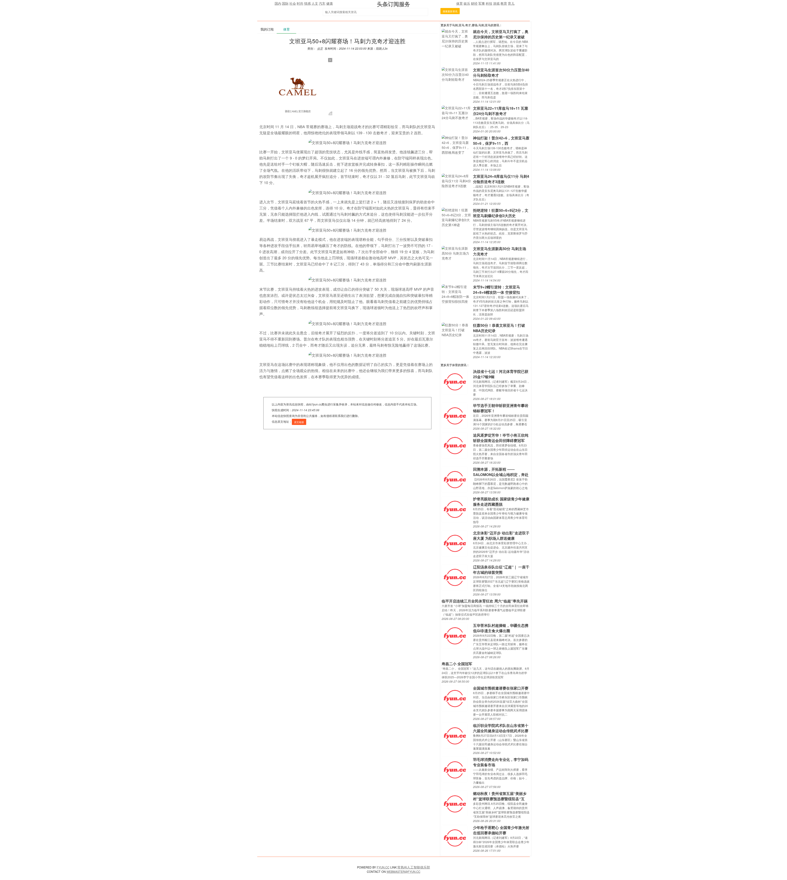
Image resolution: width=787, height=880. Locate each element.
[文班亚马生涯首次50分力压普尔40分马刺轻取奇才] (456, 74)
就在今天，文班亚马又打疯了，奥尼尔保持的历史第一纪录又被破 (500, 34)
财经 (474, 3)
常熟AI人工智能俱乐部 (413, 867)
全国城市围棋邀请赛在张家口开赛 (500, 688)
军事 (481, 3)
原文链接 (299, 422)
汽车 (322, 3)
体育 (459, 3)
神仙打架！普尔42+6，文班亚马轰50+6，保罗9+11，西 (501, 140)
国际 (285, 3)
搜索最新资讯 (450, 11)
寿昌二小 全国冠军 (457, 663)
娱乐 (467, 3)
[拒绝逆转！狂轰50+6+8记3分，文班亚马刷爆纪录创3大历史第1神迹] (456, 217)
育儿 (511, 3)
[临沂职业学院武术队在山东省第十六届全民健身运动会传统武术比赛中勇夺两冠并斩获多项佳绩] (455, 735)
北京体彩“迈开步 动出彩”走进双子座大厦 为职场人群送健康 (501, 535)
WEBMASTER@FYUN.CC (403, 872)
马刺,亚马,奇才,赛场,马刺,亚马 (471, 25)
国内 (278, 3)
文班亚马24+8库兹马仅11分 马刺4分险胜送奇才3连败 (501, 179)
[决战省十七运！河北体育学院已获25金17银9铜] (455, 381)
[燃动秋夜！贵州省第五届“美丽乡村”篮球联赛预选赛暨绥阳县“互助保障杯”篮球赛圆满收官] (455, 803)
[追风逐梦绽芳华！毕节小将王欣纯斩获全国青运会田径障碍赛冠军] (455, 445)
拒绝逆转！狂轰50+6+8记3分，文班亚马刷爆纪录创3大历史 (500, 213)
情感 (307, 3)
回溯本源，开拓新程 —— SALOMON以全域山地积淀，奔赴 (501, 472)
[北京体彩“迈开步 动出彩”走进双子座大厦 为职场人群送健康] (455, 543)
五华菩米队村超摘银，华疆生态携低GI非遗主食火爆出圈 (500, 628)
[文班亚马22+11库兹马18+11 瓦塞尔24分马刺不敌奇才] (456, 112)
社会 (292, 3)
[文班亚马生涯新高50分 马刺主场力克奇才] (456, 252)
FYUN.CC (383, 867)
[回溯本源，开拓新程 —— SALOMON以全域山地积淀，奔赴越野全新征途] (455, 479)
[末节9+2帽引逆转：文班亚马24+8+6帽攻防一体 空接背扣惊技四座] (456, 293)
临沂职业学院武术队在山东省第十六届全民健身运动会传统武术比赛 (500, 728)
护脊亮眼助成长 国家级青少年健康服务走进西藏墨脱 (501, 501)
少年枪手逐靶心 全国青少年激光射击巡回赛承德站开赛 (501, 830)
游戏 (496, 3)
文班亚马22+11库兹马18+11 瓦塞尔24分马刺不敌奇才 (500, 111)
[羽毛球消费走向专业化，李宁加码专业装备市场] (455, 769)
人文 (315, 3)
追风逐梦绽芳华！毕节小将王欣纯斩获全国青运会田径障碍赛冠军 (500, 438)
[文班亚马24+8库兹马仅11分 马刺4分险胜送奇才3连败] (456, 180)
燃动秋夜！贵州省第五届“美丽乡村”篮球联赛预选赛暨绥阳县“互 (500, 796)
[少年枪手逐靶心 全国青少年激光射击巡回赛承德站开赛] (455, 837)
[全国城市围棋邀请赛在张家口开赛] (455, 698)
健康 (329, 3)
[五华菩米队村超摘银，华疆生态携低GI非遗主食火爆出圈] (455, 635)
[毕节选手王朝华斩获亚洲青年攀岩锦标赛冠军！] (455, 415)
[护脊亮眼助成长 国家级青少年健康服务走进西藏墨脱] (455, 509)
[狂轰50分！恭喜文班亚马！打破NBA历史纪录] (456, 329)
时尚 (300, 3)
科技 (489, 3)
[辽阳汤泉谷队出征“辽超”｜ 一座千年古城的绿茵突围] (455, 577)
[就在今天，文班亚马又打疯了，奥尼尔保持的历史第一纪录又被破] (456, 38)
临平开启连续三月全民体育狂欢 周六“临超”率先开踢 (485, 601)
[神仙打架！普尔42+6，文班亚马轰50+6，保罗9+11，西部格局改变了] (456, 144)
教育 (503, 3)
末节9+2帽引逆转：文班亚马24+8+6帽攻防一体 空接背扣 (496, 289)
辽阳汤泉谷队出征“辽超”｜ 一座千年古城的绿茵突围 (501, 569)
